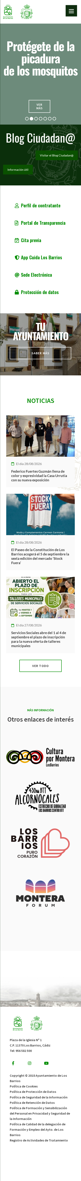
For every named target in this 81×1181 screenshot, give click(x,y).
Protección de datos (40, 291)
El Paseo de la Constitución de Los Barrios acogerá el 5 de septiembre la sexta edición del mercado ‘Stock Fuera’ (40, 556)
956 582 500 (24, 1051)
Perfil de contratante (40, 205)
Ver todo (40, 666)
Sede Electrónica (36, 274)
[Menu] (71, 11)
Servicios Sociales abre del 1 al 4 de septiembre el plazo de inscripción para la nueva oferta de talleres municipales (38, 639)
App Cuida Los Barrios (41, 257)
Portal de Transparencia (43, 222)
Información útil (17, 169)
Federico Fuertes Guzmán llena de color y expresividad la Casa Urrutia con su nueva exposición (39, 475)
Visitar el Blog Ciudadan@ (57, 155)
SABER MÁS (41, 353)
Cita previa (31, 240)
